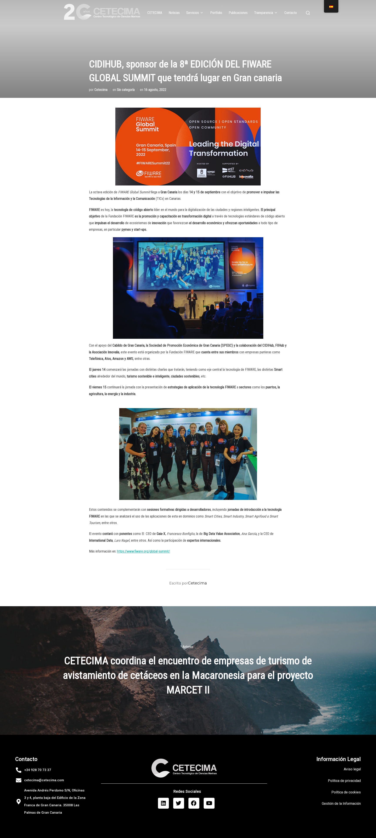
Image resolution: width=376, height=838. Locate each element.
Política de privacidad (344, 781)
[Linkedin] (163, 803)
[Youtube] (209, 803)
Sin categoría (126, 90)
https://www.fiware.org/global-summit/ (143, 551)
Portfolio (216, 13)
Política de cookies (346, 792)
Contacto (290, 13)
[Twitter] (178, 803)
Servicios (192, 13)
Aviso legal (352, 769)
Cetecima (100, 90)
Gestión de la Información (341, 803)
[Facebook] (193, 803)
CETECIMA (154, 13)
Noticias (174, 13)
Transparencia (263, 13)
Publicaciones (238, 13)
